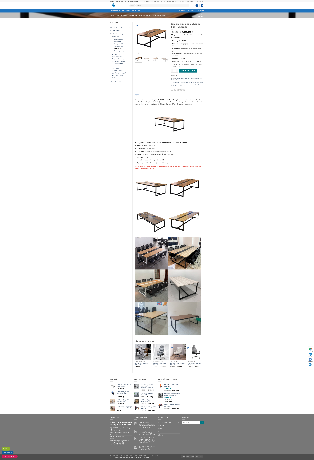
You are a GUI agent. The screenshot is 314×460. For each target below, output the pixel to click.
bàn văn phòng (187, 84)
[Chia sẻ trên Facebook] (172, 89)
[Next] (165, 38)
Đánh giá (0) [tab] (143, 96)
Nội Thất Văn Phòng (129, 15)
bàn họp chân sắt (181, 82)
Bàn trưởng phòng (118, 51)
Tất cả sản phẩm (124, 10)
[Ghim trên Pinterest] (180, 89)
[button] (193, 1)
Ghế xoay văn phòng (117, 75)
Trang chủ (114, 10)
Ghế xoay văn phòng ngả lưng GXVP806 (141, 363)
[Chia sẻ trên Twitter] (175, 89)
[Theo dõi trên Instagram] (114, 443)
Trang (160, 429)
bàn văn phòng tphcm (186, 85)
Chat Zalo (6, 449)
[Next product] (199, 15)
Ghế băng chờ (116, 54)
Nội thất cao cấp (115, 31)
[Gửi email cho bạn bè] (178, 89)
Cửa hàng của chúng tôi (150, 1)
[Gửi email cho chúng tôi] (120, 443)
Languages (200, 1)
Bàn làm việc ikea (118, 46)
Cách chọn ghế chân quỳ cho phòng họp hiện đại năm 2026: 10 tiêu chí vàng (147, 432)
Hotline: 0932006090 (9, 456)
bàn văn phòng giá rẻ (176, 85)
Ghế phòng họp (116, 68)
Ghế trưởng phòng (117, 70)
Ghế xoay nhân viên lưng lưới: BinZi (194, 363)
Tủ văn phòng (115, 78)
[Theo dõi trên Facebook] (112, 443)
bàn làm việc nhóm (178, 84)
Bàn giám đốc (117, 41)
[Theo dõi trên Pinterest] (123, 443)
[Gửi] (188, 5)
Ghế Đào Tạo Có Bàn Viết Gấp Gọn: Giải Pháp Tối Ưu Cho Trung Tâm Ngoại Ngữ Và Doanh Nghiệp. (147, 440)
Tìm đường (310, 351)
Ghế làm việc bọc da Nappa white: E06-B (177, 363)
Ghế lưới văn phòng (117, 63)
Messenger (310, 361)
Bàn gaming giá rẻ (118, 39)
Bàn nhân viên (159, 15)
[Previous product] (202, 15)
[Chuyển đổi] (129, 28)
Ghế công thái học (117, 56)
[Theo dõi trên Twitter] (117, 443)
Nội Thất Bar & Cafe (116, 27)
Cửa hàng (161, 425)
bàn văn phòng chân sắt (197, 84)
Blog (158, 1)
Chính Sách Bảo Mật (184, 1)
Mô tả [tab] (137, 96)
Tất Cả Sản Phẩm (115, 81)
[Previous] (137, 38)
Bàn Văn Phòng (145, 15)
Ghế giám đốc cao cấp (118, 59)
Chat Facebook (7, 452)
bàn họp (175, 82)
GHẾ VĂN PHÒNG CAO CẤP (119, 73)
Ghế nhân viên (116, 66)
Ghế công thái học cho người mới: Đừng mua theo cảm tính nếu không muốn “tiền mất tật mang (147, 425)
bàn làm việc (189, 82)
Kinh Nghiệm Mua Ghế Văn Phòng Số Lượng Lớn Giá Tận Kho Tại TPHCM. (147, 448)
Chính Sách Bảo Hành (172, 1)
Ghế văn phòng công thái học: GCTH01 (159, 363)
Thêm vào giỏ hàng (188, 71)
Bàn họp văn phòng (118, 44)
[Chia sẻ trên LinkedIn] (184, 89)
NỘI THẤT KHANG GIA (164, 422)
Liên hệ (163, 1)
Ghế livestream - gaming (118, 61)
